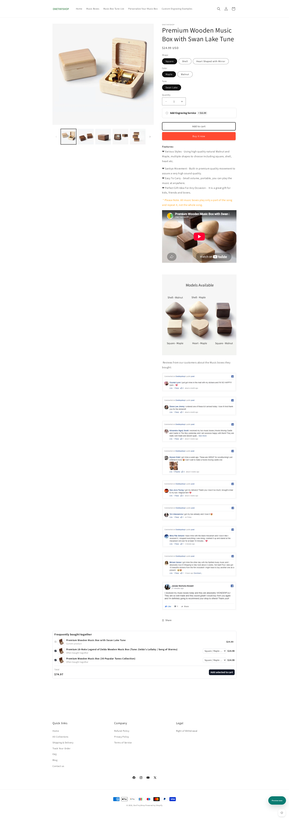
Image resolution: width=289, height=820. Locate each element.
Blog (55, 760)
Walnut (185, 74)
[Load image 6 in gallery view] (138, 136)
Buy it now (198, 136)
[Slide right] (150, 136)
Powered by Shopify (154, 805)
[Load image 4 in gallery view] (103, 136)
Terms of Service (123, 742)
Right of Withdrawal (187, 730)
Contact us (58, 766)
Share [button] (168, 620)
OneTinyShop (139, 805)
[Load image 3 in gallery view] (85, 136)
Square (170, 61)
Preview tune (277, 800)
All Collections (60, 736)
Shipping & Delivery (63, 742)
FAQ (55, 754)
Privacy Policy (121, 736)
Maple (169, 74)
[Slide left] (56, 136)
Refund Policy (121, 730)
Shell (185, 61)
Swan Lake (172, 87)
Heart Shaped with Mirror (210, 61)
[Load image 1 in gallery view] (68, 136)
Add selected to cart (222, 672)
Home (56, 730)
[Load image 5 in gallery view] (120, 136)
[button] (218, 9)
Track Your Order (62, 748)
